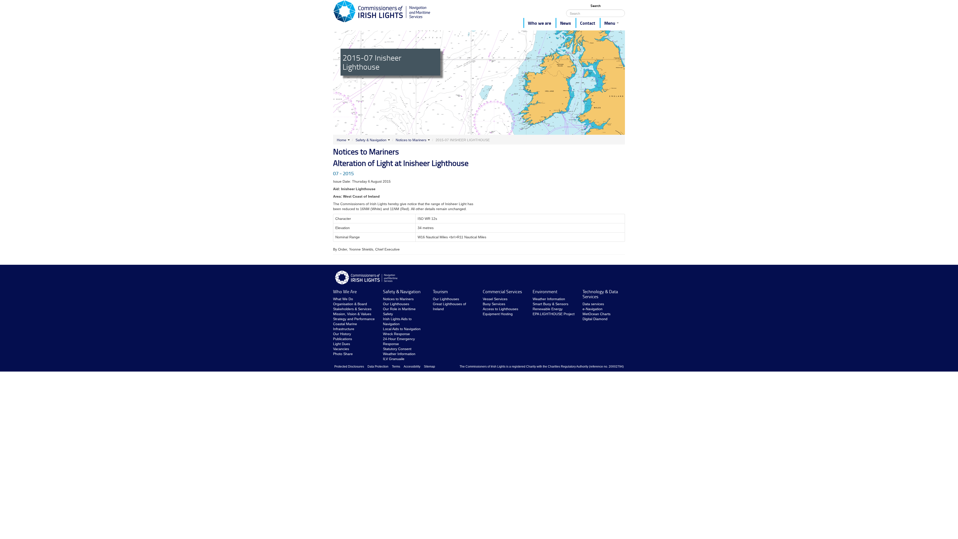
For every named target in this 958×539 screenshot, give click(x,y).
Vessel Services (495, 299)
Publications (342, 339)
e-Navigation (592, 309)
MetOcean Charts (596, 314)
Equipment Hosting (498, 314)
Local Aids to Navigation (402, 329)
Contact (587, 23)
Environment (545, 291)
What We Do (343, 299)
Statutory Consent (397, 349)
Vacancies (341, 349)
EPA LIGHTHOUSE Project (554, 314)
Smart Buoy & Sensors (550, 304)
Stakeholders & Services (352, 309)
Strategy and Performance (354, 319)
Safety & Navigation (371, 140)
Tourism (440, 291)
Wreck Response (396, 334)
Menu (610, 23)
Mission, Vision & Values (352, 314)
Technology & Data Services (600, 293)
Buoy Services (494, 304)
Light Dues (341, 344)
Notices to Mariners (411, 140)
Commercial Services (502, 291)
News (565, 23)
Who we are (539, 23)
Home (341, 140)
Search (596, 5)
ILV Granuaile (393, 359)
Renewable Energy (548, 309)
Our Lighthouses (396, 304)
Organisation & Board (350, 304)
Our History (342, 334)
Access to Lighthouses (500, 309)
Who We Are (345, 291)
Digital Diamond (595, 319)
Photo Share (343, 354)
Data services (593, 304)
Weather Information (399, 354)
